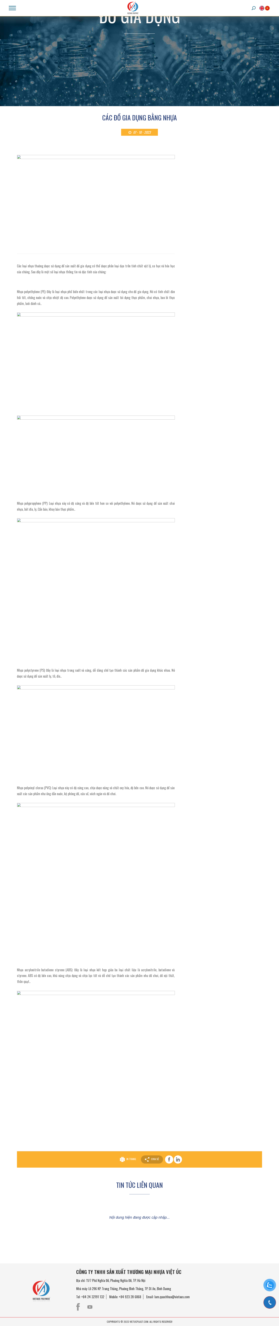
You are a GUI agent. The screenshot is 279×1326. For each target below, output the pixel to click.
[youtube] (90, 1307)
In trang (131, 1159)
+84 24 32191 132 (92, 1296)
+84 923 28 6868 (130, 1296)
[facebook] (78, 1307)
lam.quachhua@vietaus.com (172, 1296)
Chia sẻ (155, 1159)
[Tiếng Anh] (261, 8)
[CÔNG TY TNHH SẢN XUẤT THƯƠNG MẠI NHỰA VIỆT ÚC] (135, 8)
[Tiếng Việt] (267, 8)
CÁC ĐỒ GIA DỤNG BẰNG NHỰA (139, 117)
